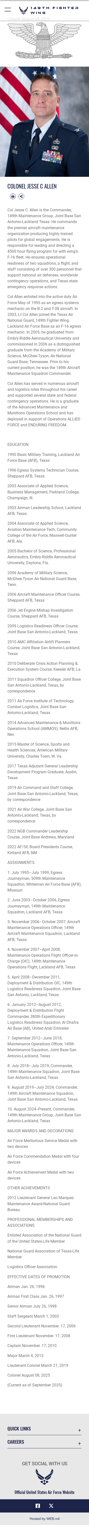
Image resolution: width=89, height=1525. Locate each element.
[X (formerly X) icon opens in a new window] (51, 1506)
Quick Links (19, 1428)
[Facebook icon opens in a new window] (38, 1506)
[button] (8, 10)
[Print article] (13, 196)
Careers (15, 1441)
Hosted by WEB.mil (45, 1519)
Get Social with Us (44, 1463)
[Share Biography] (21, 196)
